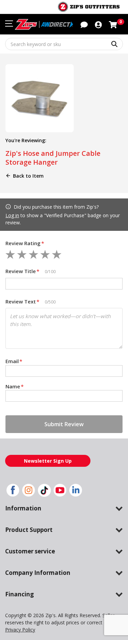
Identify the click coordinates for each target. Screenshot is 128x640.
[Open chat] (84, 24)
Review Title (22, 271)
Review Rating (24, 243)
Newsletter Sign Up (48, 461)
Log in (12, 215)
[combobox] (64, 44)
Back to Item (28, 176)
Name (14, 386)
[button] (98, 24)
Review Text (22, 301)
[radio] (10, 254)
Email (13, 361)
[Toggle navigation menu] (9, 23)
